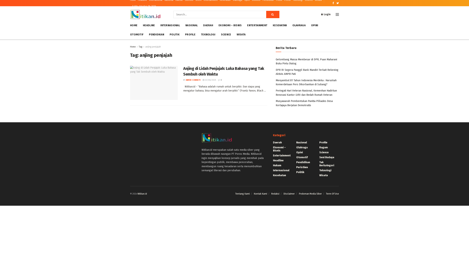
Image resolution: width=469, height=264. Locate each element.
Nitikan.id (142, 193)
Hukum (277, 165)
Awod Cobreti (193, 80)
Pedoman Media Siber (310, 193)
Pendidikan (156, 34)
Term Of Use (332, 193)
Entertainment (257, 25)
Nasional (191, 25)
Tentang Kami (242, 193)
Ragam (323, 147)
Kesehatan (280, 25)
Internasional (170, 25)
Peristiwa (302, 167)
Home (133, 25)
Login (326, 14)
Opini (314, 25)
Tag (140, 46)
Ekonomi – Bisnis (230, 25)
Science (226, 34)
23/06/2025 (210, 80)
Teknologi (208, 34)
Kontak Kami (260, 193)
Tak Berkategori (326, 164)
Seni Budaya (326, 157)
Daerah (208, 25)
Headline (149, 25)
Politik (175, 34)
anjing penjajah (153, 46)
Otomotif (136, 34)
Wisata (241, 34)
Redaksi (275, 193)
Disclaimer (289, 193)
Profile (190, 34)
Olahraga (299, 25)
